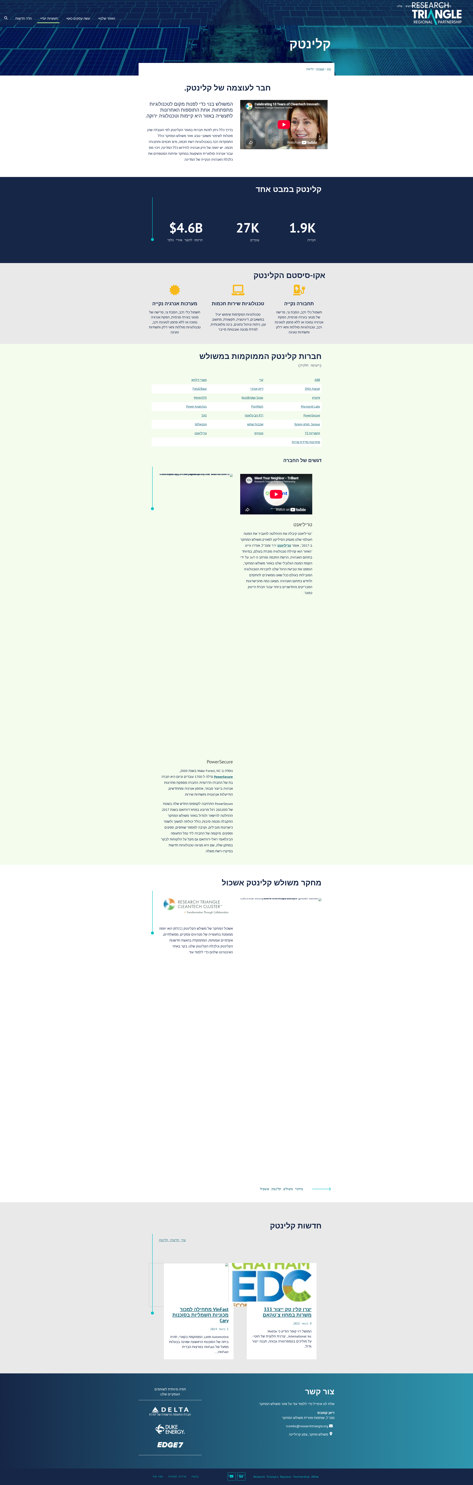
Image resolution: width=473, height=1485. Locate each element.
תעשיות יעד (50, 18)
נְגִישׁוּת (195, 1476)
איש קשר (422, 6)
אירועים (410, 6)
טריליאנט (284, 545)
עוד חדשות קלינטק (172, 1240)
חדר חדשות (23, 18)
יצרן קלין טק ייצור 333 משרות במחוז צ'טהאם (287, 1312)
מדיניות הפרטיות (177, 1476)
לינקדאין (241, 1475)
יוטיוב (231, 1475)
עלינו (399, 6)
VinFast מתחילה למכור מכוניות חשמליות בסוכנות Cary (200, 1314)
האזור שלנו (107, 18)
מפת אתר (157, 1476)
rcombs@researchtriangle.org (307, 1426)
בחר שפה (446, 6)
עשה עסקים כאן (79, 18)
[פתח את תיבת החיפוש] (6, 18)
